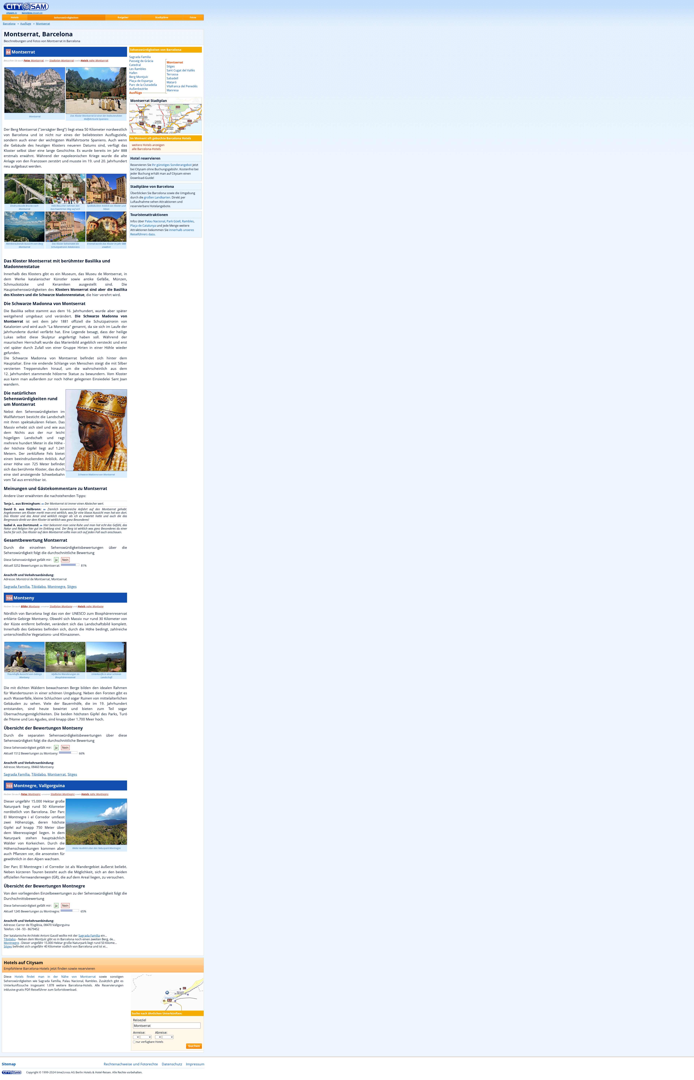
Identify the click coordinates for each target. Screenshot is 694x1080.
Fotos (193, 17)
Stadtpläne (161, 17)
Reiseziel (139, 1020)
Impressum (195, 1064)
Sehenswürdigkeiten (66, 17)
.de (11, 13)
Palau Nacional (155, 221)
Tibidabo (38, 586)
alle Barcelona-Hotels (146, 149)
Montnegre (56, 586)
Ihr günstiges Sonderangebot (172, 165)
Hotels (14, 17)
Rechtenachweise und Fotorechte (131, 1064)
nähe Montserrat (94, 60)
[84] (165, 115)
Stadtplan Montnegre (63, 794)
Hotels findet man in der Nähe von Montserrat (55, 977)
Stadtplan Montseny (61, 606)
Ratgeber (123, 17)
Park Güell (174, 221)
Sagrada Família (17, 586)
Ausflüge (25, 23)
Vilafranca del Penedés (182, 86)
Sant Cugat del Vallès (181, 70)
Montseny (30, 606)
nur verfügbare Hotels (149, 1041)
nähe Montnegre (94, 794)
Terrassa (172, 74)
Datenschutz (172, 1064)
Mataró (172, 82)
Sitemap (9, 1064)
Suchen (194, 1046)
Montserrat (34, 60)
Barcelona (9, 23)
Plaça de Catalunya (143, 226)
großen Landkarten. (157, 197)
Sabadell (172, 78)
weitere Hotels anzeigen (148, 145)
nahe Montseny (90, 606)
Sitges (72, 586)
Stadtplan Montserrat (61, 60)
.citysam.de (32, 13)
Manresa (173, 90)
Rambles (188, 221)
